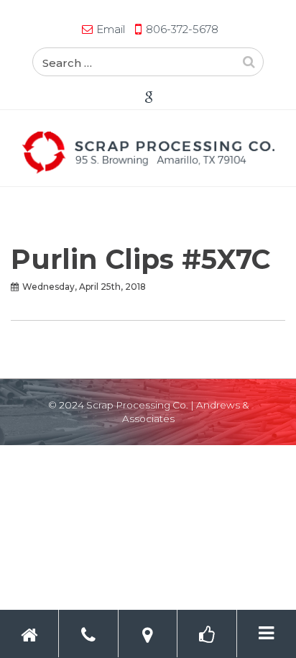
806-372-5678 (182, 29)
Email (110, 29)
